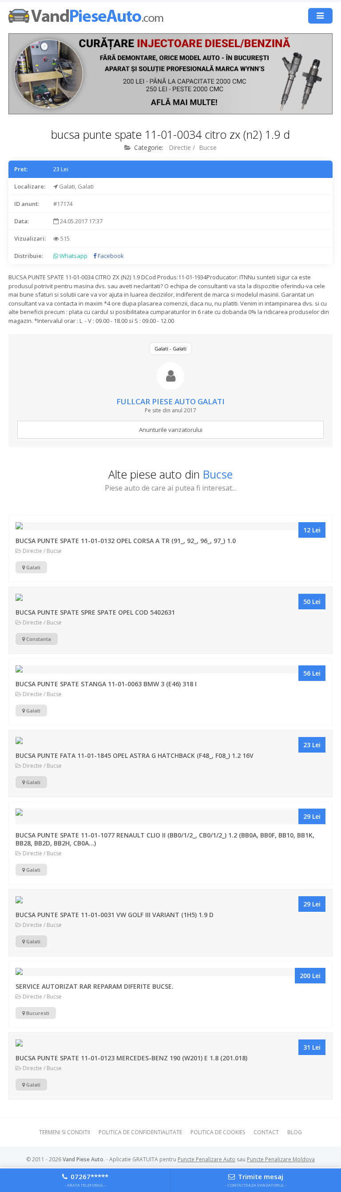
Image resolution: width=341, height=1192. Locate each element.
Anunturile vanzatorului (170, 430)
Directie (180, 147)
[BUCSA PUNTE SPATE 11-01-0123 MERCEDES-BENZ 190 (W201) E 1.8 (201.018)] (170, 1043)
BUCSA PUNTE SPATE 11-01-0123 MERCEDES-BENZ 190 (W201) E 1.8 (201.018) (131, 1058)
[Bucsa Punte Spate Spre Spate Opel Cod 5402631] (170, 598)
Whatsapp (72, 256)
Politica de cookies (217, 1132)
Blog (294, 1132)
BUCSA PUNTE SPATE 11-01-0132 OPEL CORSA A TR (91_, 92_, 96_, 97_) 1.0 (126, 540)
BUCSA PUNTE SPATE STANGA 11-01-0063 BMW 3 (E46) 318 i (106, 684)
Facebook (110, 256)
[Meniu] (320, 16)
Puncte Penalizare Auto (206, 1159)
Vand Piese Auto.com (86, 16)
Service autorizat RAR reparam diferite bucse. (95, 986)
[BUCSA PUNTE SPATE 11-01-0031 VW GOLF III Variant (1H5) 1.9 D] (170, 900)
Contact (266, 1132)
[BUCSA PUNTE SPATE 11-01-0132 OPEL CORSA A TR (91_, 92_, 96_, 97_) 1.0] (170, 526)
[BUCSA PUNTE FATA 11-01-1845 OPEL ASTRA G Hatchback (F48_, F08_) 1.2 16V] (170, 741)
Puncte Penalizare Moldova (281, 1159)
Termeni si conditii (64, 1132)
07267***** (86, 1179)
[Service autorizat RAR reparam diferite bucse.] (170, 972)
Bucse (208, 147)
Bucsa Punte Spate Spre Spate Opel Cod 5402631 (95, 612)
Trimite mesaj (255, 1179)
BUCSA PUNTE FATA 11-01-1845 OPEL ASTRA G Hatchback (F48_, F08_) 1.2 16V (135, 755)
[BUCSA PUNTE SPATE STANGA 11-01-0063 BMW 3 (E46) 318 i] (170, 669)
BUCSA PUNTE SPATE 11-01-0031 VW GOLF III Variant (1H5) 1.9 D (115, 914)
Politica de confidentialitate (140, 1132)
